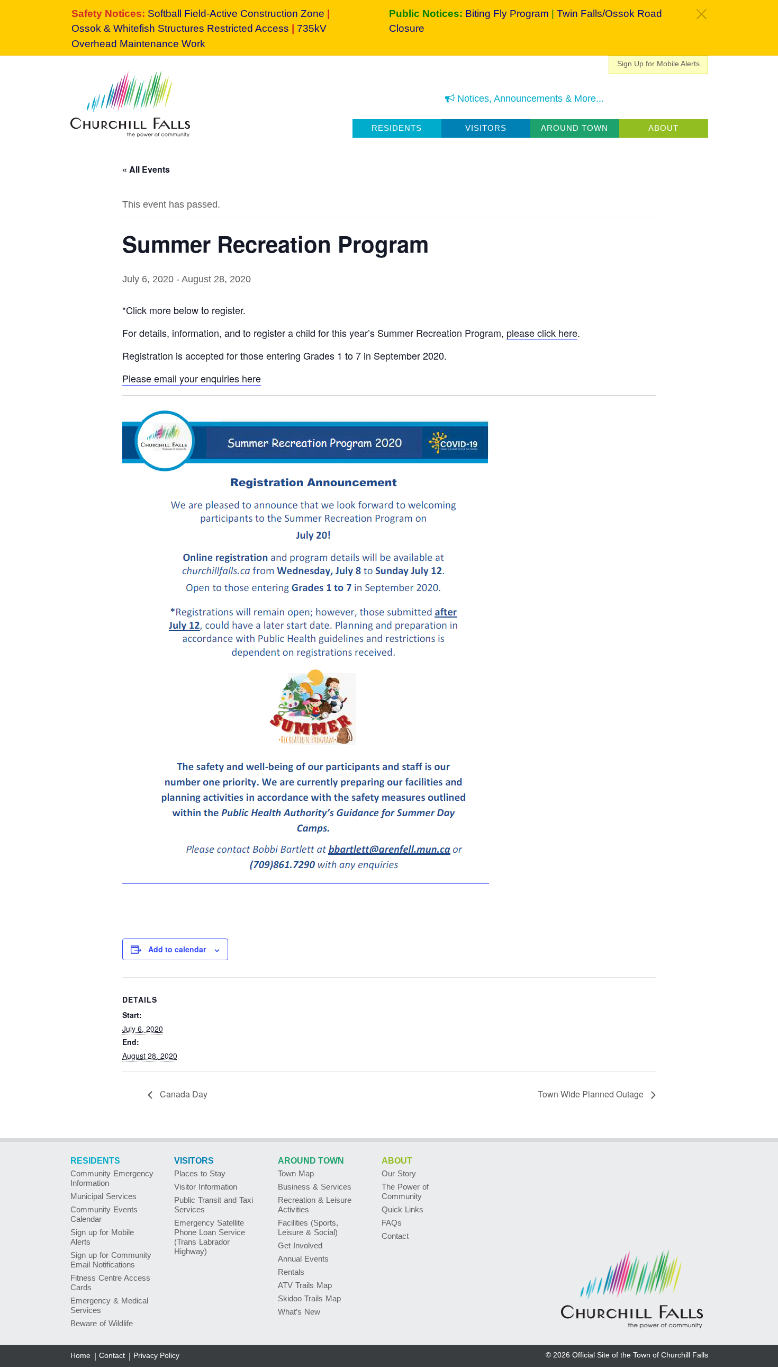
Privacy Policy (156, 1355)
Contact (395, 1235)
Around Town (574, 127)
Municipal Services (103, 1196)
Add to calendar (177, 949)
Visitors (485, 127)
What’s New (299, 1311)
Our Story (399, 1173)
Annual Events (303, 1258)
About (663, 127)
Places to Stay (199, 1173)
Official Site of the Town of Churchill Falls (640, 1355)
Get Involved (300, 1245)
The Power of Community (405, 1191)
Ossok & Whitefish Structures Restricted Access (180, 28)
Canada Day (182, 1094)
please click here (541, 332)
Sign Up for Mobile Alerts (658, 63)
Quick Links (402, 1209)
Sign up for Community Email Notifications (110, 1259)
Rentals (291, 1271)
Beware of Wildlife (101, 1323)
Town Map (296, 1173)
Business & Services (314, 1186)
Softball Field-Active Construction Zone (236, 13)
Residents (397, 127)
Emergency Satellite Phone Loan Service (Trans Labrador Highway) (209, 1237)
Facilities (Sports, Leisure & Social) (308, 1227)
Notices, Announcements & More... (529, 98)
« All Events (146, 169)
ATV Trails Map (305, 1285)
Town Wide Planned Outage (592, 1094)
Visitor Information (205, 1186)
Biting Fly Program (507, 13)
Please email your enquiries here (191, 378)
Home (80, 1355)
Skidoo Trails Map (309, 1298)
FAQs (392, 1222)
